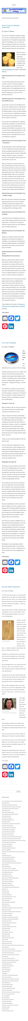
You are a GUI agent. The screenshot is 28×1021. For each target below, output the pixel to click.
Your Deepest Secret (6, 874)
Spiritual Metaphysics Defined (9, 861)
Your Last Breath (6, 995)
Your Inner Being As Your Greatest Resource (12, 801)
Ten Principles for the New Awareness (10, 887)
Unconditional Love (6, 855)
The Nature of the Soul (7, 913)
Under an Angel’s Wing (7, 990)
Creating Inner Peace (6, 920)
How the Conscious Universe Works (10, 870)
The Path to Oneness (7, 818)
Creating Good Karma (7, 964)
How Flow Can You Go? (7, 876)
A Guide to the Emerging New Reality (10, 960)
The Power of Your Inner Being (9, 868)
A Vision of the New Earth (8, 965)
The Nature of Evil (6, 821)
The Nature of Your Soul (7, 825)
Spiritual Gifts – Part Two (7, 932)
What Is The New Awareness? (8, 902)
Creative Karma (5, 1008)
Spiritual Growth (5, 971)
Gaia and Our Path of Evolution (9, 962)
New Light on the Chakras (8, 885)
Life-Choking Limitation (7, 1003)
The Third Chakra (6, 930)
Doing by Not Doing (6, 909)
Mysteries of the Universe (8, 834)
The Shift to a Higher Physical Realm (10, 919)
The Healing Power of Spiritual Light (10, 814)
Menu (14, 4)
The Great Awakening (7, 894)
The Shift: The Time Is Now (8, 937)
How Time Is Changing (7, 915)
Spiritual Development (7, 846)
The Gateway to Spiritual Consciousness (11, 823)
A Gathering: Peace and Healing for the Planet (12, 907)
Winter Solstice (5, 864)
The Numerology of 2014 (7, 1010)
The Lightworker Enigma (7, 872)
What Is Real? (5, 939)
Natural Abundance (6, 866)
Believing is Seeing (6, 935)
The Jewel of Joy (5, 891)
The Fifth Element (6, 900)
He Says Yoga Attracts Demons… (9, 922)
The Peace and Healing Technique (9, 804)
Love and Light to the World (8, 831)
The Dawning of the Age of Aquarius (10, 808)
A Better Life (4, 889)
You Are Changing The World (8, 988)
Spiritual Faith (5, 956)
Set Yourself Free (6, 997)
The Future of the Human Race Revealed (11, 838)
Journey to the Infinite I (7, 844)
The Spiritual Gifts (6, 934)
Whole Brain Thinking (7, 883)
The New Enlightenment (7, 984)
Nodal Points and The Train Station (10, 917)
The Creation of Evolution (8, 881)
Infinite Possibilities (6, 849)
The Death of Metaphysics (8, 819)
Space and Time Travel (7, 879)
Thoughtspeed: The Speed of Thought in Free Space (14, 840)
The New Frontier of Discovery (9, 827)
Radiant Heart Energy (7, 943)
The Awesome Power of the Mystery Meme (12, 836)
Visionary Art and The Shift (8, 833)
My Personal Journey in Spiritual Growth (11, 992)
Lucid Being (4, 973)
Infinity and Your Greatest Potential (10, 980)
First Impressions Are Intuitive (9, 842)
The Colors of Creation (7, 941)
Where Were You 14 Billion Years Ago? (10, 979)
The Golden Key (5, 803)
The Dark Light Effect (6, 1001)
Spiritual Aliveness (6, 810)
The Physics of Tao (6, 906)
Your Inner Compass (9, 343)
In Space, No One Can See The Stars (10, 1005)
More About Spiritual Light (8, 812)
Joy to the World (5, 892)
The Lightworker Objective (8, 952)
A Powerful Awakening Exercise (9, 926)
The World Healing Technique (8, 848)
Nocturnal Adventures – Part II (9, 896)
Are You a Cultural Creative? (8, 993)
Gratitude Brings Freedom (8, 859)
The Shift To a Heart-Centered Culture (10, 954)
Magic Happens (5, 904)
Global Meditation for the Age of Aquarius (11, 806)
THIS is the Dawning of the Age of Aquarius (11, 862)
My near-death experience (11, 587)
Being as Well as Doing (7, 986)
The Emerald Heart (6, 928)
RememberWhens (6, 982)
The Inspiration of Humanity (8, 829)
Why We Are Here (6, 1007)
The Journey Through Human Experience (11, 911)
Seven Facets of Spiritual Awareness (10, 877)
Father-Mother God (6, 816)
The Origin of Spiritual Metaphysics (10, 975)
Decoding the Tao (6, 967)
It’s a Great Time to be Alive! (8, 958)
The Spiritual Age (6, 924)
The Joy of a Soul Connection (8, 949)
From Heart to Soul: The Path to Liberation (12, 950)
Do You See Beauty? (6, 969)
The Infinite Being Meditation (8, 857)
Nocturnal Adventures (7, 898)
